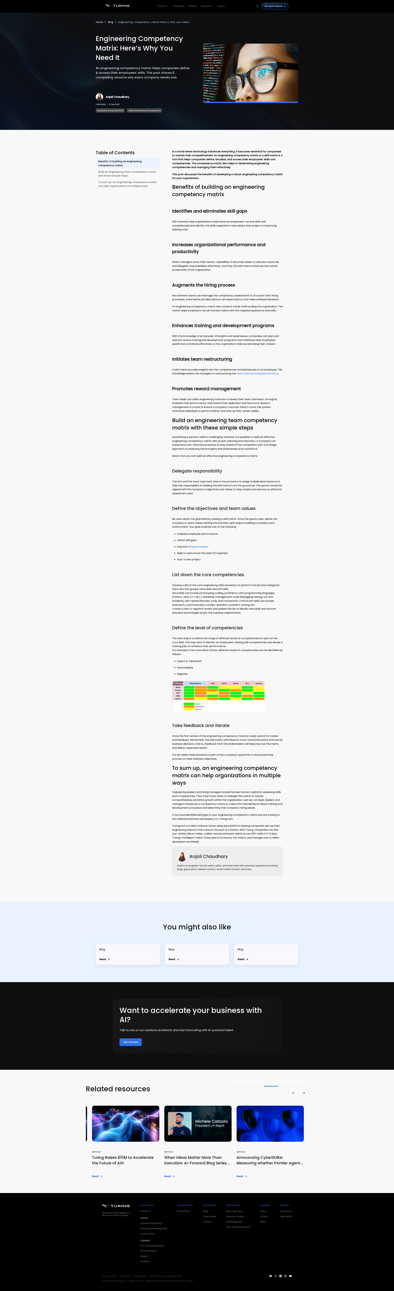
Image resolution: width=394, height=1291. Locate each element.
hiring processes (198, 546)
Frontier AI (162, 6)
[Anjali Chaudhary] (99, 97)
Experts (221, 6)
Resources (206, 6)
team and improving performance (258, 373)
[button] (122, 1142)
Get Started (130, 1042)
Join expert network (273, 6)
